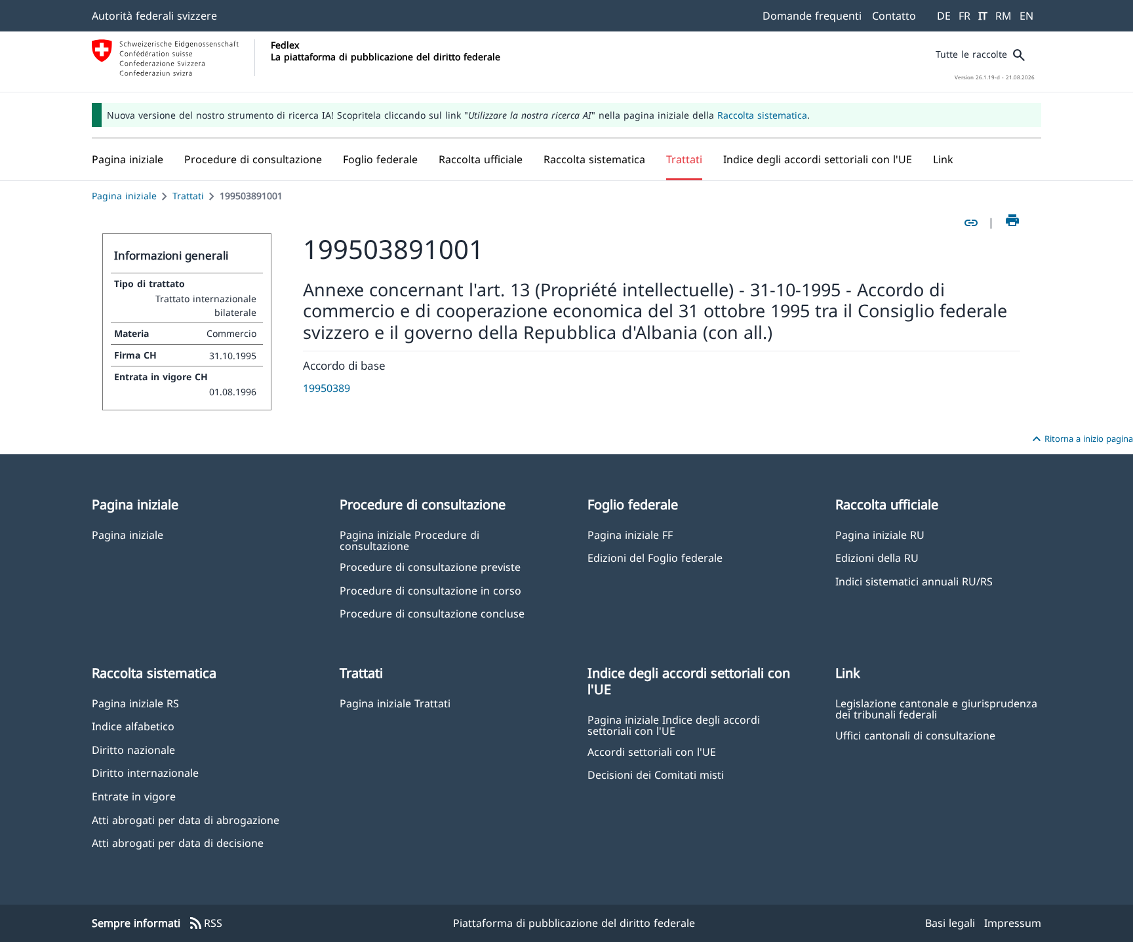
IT (982, 16)
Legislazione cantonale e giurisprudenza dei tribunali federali (936, 708)
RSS (205, 923)
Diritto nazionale (133, 749)
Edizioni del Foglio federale (655, 557)
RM (1003, 16)
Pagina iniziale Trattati (395, 703)
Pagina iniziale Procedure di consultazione (409, 540)
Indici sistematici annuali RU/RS (914, 581)
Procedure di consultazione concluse (432, 613)
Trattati (188, 195)
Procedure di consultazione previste (430, 567)
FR (964, 16)
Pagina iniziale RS (135, 703)
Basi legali (950, 923)
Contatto (894, 16)
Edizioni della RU (877, 557)
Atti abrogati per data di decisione (178, 843)
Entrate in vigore (134, 796)
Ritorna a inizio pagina (1081, 439)
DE (944, 16)
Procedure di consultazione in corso (430, 590)
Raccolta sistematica (762, 115)
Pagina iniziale (124, 195)
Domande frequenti (812, 16)
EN (1026, 16)
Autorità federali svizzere (154, 16)
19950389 (326, 388)
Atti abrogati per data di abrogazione (185, 820)
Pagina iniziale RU (879, 534)
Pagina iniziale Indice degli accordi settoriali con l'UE (673, 725)
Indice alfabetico (133, 726)
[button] (253, 159)
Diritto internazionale (145, 772)
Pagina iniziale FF (630, 534)
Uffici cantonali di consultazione (915, 735)
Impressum (1012, 923)
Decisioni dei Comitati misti (655, 774)
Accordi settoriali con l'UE (651, 751)
